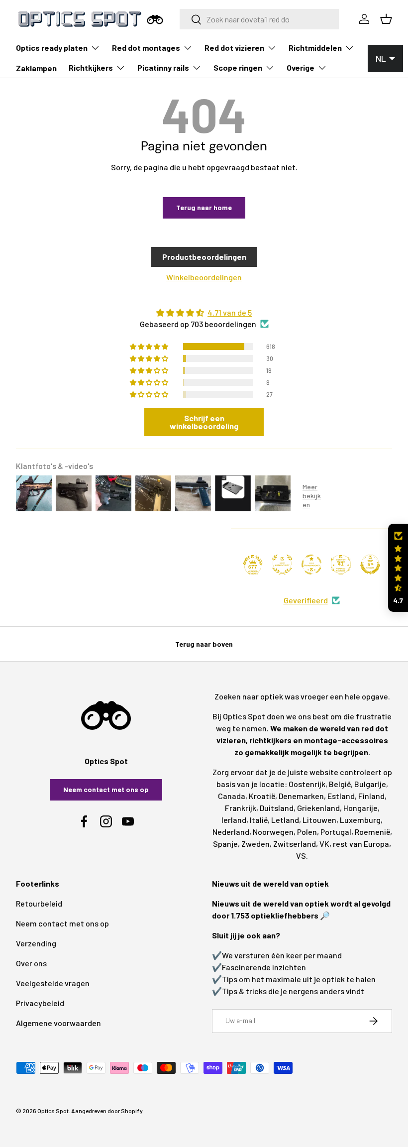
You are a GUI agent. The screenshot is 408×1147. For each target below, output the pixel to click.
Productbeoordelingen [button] (204, 256)
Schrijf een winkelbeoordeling (204, 422)
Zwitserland (294, 843)
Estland (341, 796)
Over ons (31, 963)
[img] (204, 312)
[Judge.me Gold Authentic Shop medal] (282, 564)
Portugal (335, 831)
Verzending (36, 943)
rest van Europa (361, 843)
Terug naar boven (204, 644)
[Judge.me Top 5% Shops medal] (370, 564)
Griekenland (318, 807)
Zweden (255, 843)
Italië (259, 819)
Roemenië (372, 831)
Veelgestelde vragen (53, 983)
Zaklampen (36, 68)
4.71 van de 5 (229, 312)
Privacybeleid (40, 1003)
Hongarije (360, 807)
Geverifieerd (306, 600)
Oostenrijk (307, 784)
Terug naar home (204, 207)
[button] (398, 568)
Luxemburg (360, 819)
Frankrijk (240, 807)
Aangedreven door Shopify (107, 1110)
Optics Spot (53, 1110)
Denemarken (301, 796)
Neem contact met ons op (106, 789)
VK (324, 843)
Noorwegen (273, 831)
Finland (371, 796)
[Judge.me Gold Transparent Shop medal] (311, 564)
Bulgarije (370, 784)
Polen (307, 831)
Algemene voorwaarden (58, 1023)
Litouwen (319, 819)
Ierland (233, 819)
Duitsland (277, 807)
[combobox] (259, 19)
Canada (231, 796)
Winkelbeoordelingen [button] (204, 277)
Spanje (225, 843)
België (340, 784)
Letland (285, 819)
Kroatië (262, 796)
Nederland (230, 831)
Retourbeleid (39, 903)
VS (301, 855)
